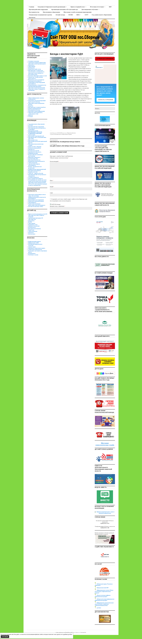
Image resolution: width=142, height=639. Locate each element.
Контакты (32, 17)
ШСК (78, 15)
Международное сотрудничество (37, 85)
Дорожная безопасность (34, 152)
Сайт (51, 193)
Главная (31, 7)
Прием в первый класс (78, 7)
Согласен (5, 636)
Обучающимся (32, 202)
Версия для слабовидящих (105, 58)
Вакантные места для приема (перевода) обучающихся (36, 80)
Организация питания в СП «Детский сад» (64, 9)
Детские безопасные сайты (35, 206)
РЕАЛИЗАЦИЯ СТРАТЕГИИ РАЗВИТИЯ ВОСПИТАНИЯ (35, 132)
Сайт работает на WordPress (63, 632)
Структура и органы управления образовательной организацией (37, 63)
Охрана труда (32, 246)
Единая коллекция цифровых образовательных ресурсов (102, 596)
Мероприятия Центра (34, 110)
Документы (31, 65)
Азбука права (31, 134)
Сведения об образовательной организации (51, 7)
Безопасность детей (33, 150)
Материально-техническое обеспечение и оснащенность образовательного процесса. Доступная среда (36, 72)
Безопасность (58, 134)
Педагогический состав (34, 69)
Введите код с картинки (57, 206)
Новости (30, 115)
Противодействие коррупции (38, 9)
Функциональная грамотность (36, 161)
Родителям (31, 230)
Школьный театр (32, 140)
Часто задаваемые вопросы (35, 178)
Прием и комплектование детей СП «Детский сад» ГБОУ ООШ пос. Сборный (37, 215)
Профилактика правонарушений (37, 169)
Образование (31, 66)
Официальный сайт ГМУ (102, 587)
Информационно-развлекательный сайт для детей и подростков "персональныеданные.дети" (104, 604)
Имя (51, 180)
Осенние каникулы (33, 177)
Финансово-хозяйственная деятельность (35, 78)
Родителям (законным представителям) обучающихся (36, 204)
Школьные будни (67, 134)
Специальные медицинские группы (40, 15)
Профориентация (33, 153)
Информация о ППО (33, 243)
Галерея (30, 116)
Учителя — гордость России (35, 173)
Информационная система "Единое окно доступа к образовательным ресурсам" (104, 592)
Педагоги (30, 106)
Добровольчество (32, 172)
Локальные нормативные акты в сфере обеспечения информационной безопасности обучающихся (37, 196)
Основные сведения (33, 61)
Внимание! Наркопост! (34, 157)
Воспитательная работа (34, 148)
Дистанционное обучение (90, 9)
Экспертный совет (33, 158)
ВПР (110, 7)
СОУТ (86, 15)
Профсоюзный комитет (34, 241)
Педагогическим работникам (36, 201)
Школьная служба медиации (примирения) (77, 12)
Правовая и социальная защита (36, 248)
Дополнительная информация (36, 111)
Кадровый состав (32, 224)
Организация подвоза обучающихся (34, 164)
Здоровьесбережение (34, 226)
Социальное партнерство (35, 249)
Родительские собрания (34, 146)
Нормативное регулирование (36, 200)
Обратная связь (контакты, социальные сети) (35, 113)
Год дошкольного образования (102, 15)
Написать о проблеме (105, 99)
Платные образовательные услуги (37, 75)
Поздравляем (31, 253)
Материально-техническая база (37, 107)
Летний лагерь (60, 15)
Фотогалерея (31, 234)
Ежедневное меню (33, 130)
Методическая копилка (34, 170)
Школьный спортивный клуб (36, 136)
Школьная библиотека (34, 160)
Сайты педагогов (32, 162)
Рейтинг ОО (31, 149)
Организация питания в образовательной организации (36, 87)
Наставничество (34, 12)
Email (52, 186)
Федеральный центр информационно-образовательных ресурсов (105, 599)
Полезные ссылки (33, 254)
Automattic (83, 632)
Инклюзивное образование (51, 12)
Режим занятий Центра (34, 108)
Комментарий (54, 161)
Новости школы (71, 133)
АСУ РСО (30, 125)
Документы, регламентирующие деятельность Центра (37, 101)
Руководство (31, 67)
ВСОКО (71, 15)
